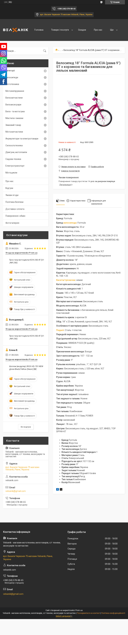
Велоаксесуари (13, 104)
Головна (38, 30)
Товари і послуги (60, 30)
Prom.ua (79, 610)
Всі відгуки (26, 427)
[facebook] (57, 490)
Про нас (98, 30)
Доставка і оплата (14, 209)
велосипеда (69, 223)
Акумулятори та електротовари (21, 138)
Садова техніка (13, 159)
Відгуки (9, 188)
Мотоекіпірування (14, 91)
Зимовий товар (13, 125)
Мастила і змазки (14, 118)
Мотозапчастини (14, 131)
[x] (61, 490)
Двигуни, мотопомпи (16, 152)
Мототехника (12, 84)
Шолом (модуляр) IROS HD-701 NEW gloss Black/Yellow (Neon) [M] (26, 367)
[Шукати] (44, 51)
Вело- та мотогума (15, 111)
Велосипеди (11, 77)
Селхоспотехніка (14, 145)
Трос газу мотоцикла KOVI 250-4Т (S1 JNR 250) (26, 261)
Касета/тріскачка (65, 280)
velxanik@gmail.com (15, 491)
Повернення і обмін (15, 216)
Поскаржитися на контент (88, 613)
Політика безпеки (14, 202)
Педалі (60, 330)
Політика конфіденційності (113, 613)
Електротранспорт (15, 166)
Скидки (82, 30)
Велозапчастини (14, 97)
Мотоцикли (11, 172)
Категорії (10, 70)
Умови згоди (11, 195)
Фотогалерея (12, 223)
